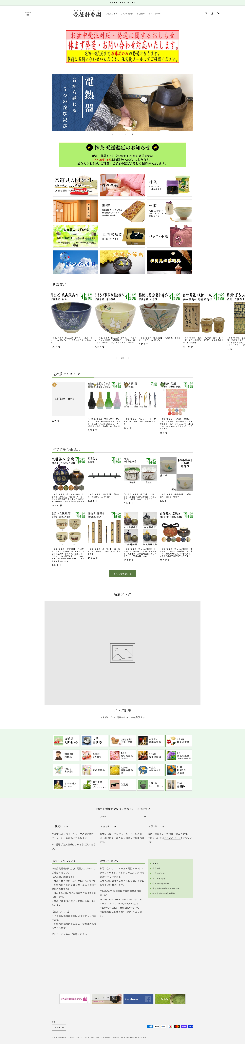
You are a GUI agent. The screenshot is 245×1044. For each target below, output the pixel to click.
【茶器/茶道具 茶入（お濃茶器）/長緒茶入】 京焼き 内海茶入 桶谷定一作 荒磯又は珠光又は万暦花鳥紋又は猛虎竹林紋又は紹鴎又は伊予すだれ (176, 553)
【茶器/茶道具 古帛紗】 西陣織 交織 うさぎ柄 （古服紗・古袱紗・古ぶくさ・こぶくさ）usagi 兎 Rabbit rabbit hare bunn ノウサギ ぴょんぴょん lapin (176, 424)
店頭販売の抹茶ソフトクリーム (166, 888)
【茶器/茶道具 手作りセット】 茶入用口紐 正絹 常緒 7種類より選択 (140, 421)
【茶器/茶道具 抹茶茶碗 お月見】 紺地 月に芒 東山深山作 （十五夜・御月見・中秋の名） (71, 340)
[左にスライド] (116, 358)
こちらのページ (172, 838)
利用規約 (106, 1037)
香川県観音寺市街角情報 (163, 893)
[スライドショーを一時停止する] (132, 134)
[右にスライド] (129, 358)
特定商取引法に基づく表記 (136, 1037)
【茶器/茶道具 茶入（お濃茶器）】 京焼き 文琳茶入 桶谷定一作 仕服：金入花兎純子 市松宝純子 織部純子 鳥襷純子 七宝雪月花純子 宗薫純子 (68, 498)
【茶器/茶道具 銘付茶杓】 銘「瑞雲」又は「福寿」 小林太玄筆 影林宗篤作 (104, 551)
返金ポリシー (75, 1037)
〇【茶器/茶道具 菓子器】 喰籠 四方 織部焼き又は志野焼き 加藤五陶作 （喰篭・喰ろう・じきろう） (140, 496)
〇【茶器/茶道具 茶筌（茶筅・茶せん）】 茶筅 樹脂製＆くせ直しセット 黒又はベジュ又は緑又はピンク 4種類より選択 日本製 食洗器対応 (104, 423)
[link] (122, 103)
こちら (64, 934)
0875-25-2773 (134, 899)
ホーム (155, 863)
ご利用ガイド (158, 873)
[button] (28, 15)
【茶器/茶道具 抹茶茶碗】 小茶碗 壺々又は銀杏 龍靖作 (176, 495)
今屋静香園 (62, 1037)
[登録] (145, 816)
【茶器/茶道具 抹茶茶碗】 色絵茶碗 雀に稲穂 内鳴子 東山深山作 (159, 339)
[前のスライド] (113, 134)
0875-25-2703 (112, 899)
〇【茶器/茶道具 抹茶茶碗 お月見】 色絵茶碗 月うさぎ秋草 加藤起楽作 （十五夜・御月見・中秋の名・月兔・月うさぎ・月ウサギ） (115, 340)
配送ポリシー (118, 1037)
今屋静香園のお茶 (160, 883)
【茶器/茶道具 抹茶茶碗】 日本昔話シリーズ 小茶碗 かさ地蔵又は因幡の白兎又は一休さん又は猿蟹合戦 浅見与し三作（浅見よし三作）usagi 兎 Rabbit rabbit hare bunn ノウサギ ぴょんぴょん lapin (68, 555)
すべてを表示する (122, 573)
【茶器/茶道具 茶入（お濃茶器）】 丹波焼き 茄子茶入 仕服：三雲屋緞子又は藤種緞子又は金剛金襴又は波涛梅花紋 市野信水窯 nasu (140, 553)
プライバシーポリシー (91, 1037)
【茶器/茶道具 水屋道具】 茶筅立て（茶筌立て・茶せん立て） (104, 495)
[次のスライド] (125, 134)
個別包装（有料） (65, 398)
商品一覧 (156, 868)
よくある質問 (158, 878)
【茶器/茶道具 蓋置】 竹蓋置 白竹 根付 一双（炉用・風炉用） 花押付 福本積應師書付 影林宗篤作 (203, 340)
